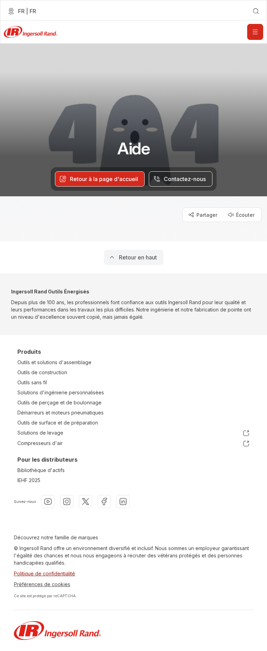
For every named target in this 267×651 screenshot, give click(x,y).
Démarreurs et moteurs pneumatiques (60, 413)
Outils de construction (42, 372)
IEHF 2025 (28, 480)
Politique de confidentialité (44, 573)
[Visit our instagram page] (66, 501)
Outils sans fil (32, 382)
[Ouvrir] (255, 32)
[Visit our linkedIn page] (123, 501)
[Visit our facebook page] (104, 501)
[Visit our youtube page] (48, 501)
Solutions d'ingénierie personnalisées (60, 392)
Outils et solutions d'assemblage (54, 362)
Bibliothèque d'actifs (41, 470)
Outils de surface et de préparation (57, 423)
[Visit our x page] (85, 501)
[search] (256, 11)
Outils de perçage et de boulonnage (59, 402)
